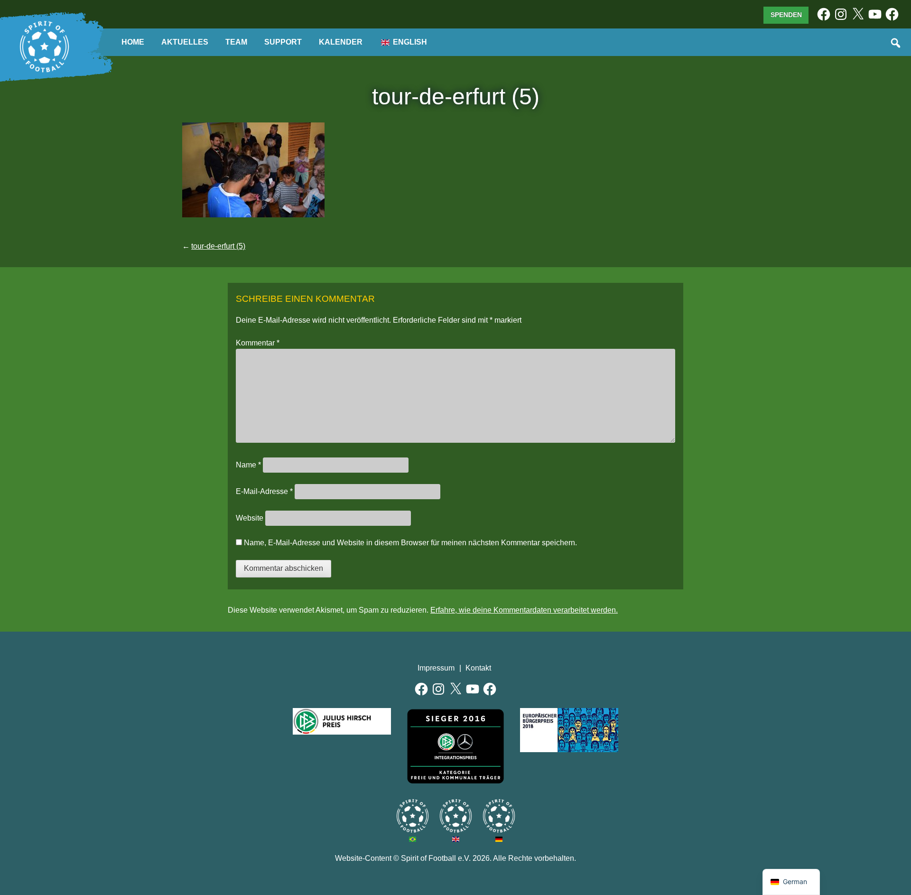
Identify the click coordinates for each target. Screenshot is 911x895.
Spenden (786, 15)
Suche (896, 44)
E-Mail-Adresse (264, 491)
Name (248, 465)
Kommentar (257, 343)
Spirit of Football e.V (499, 816)
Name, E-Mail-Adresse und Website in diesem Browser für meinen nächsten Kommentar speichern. (410, 543)
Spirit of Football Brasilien (412, 816)
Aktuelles (184, 42)
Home (132, 42)
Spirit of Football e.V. (44, 47)
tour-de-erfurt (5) (218, 246)
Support (283, 42)
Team (236, 42)
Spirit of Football (456, 816)
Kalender (341, 42)
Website (249, 518)
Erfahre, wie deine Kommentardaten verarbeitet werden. (524, 610)
